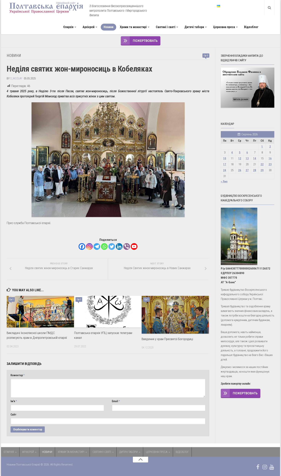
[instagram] (264, 467)
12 (239, 158)
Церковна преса (224, 27)
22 (262, 164)
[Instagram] (89, 246)
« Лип (224, 181)
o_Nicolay (16, 78)
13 (247, 158)
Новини (108, 27)
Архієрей (88, 27)
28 (254, 170)
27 (247, 170)
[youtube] (271, 467)
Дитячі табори (194, 27)
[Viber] (126, 246)
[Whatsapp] (104, 246)
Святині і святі (165, 27)
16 (270, 158)
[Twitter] (111, 246)
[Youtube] (134, 246)
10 (224, 158)
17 (224, 164)
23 (270, 164)
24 (224, 170)
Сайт (13, 414)
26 (239, 170)
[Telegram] (96, 246)
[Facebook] (82, 246)
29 (262, 170)
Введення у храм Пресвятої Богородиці (167, 339)
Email (116, 401)
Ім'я (14, 401)
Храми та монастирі (133, 27)
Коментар (17, 375)
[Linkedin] (119, 246)
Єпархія (68, 27)
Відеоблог (251, 27)
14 (254, 158)
